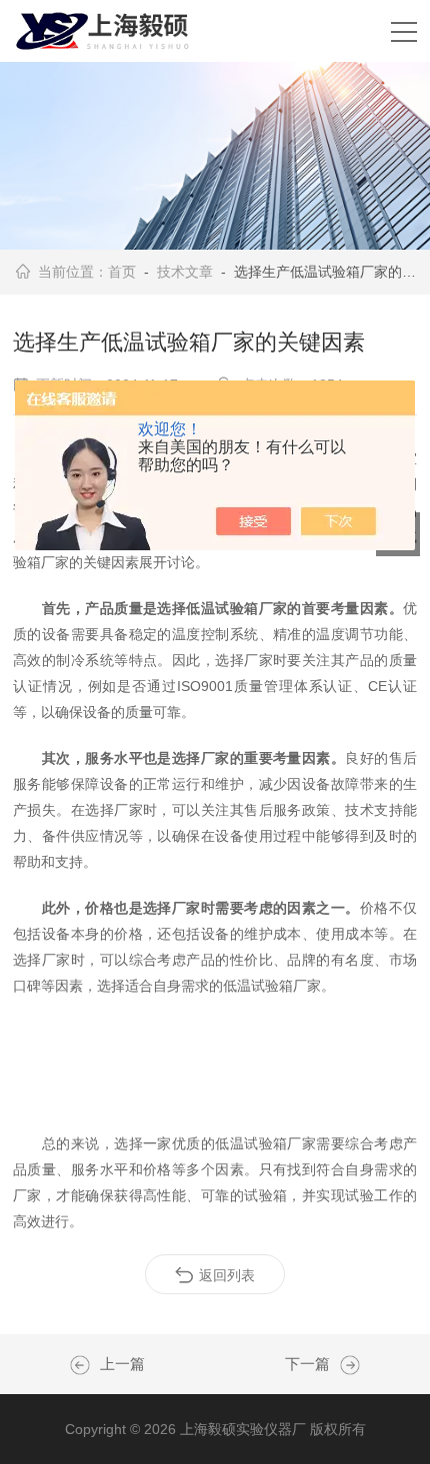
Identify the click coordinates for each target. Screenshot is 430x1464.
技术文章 (185, 272)
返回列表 (227, 1275)
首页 (122, 272)
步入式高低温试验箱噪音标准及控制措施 (85, 1365)
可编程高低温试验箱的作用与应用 (345, 1365)
